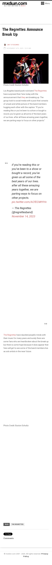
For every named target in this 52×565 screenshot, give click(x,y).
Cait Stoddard (13, 45)
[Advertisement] (26, 457)
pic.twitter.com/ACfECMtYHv (29, 202)
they (23, 97)
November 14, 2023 (23, 216)
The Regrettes (40, 91)
